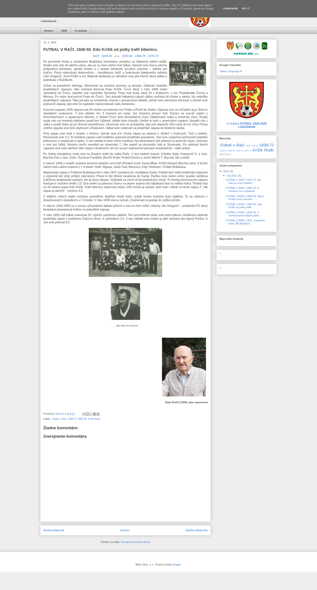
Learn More (230, 8)
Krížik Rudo (94, 418)
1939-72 (72, 418)
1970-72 (153, 56)
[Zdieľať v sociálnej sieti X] (91, 414)
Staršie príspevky (196, 530)
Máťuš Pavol (225, 154)
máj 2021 (232, 175)
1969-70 (140, 56)
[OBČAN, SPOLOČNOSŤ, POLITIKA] (248, 48)
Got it (246, 8)
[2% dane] (264, 48)
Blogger (177, 564)
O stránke (81, 30)
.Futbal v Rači (59, 418)
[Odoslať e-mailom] (84, 414)
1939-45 (106, 56)
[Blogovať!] (88, 414)
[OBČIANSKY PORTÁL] (230, 48)
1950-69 (127, 56)
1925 (95, 56)
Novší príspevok (53, 530)
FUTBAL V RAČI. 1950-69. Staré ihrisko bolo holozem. (245, 198)
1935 (64, 30)
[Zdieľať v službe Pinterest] (98, 414)
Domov (48, 30)
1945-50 (82, 418)
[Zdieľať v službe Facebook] (94, 414)
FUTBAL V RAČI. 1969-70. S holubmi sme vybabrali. (242, 189)
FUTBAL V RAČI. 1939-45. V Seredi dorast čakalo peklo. (243, 214)
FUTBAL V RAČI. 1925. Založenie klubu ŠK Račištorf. (245, 222)
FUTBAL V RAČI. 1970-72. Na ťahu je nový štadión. (243, 181)
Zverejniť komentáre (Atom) (135, 542)
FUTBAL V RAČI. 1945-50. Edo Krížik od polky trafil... (244, 206)
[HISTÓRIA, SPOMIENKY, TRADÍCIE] (239, 48)
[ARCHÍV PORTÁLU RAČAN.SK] (256, 48)
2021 (226, 171)
